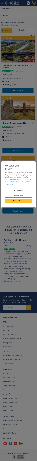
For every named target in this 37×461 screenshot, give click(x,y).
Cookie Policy (9, 184)
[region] (18, 184)
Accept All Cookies (18, 201)
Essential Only (18, 195)
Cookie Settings (18, 190)
